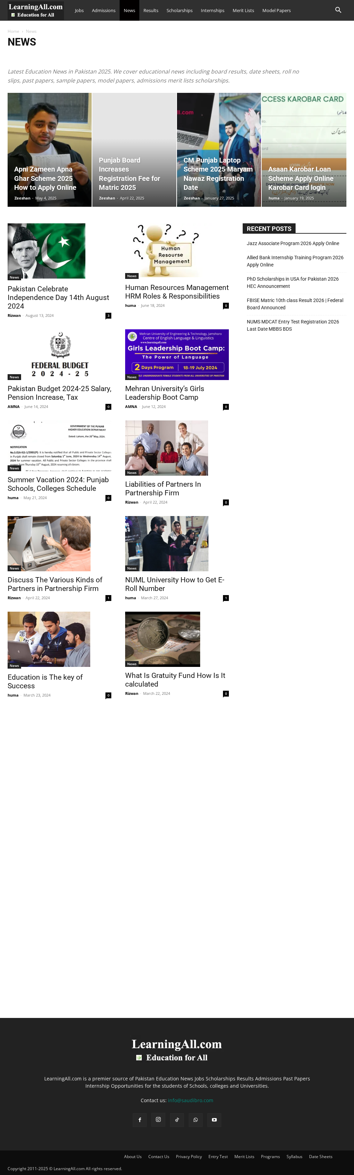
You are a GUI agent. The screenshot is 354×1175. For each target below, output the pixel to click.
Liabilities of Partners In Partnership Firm (163, 488)
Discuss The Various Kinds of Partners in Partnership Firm (55, 584)
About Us (133, 1156)
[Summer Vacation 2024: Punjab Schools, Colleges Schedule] (59, 445)
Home (13, 31)
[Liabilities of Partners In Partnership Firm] (177, 448)
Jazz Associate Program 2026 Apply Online (293, 243)
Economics (237, 56)
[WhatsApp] (196, 1120)
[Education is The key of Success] (59, 640)
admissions (44, 56)
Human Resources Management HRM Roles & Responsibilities (177, 291)
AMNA (14, 406)
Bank (129, 56)
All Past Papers (74, 56)
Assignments (106, 56)
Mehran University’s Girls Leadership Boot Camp (164, 393)
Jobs (79, 10)
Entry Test (218, 1156)
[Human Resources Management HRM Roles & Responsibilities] (177, 251)
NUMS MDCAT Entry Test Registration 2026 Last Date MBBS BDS (293, 325)
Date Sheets (186, 56)
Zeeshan (22, 198)
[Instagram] (158, 1120)
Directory (212, 56)
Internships (212, 10)
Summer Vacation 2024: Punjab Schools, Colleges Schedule (58, 484)
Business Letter (154, 56)
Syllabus (294, 1156)
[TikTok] (177, 1120)
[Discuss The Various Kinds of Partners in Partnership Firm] (59, 543)
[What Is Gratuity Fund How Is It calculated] (177, 639)
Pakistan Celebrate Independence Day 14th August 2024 (58, 297)
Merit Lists (243, 10)
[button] (338, 11)
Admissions (103, 10)
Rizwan (14, 315)
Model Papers (276, 10)
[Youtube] (214, 1120)
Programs (270, 1156)
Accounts (18, 56)
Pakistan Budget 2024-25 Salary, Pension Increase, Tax (59, 393)
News (129, 10)
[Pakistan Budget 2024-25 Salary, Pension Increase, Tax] (59, 354)
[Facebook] (140, 1120)
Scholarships (180, 10)
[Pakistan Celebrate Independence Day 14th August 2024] (59, 251)
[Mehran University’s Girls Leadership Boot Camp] (177, 354)
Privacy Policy (189, 1156)
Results (150, 10)
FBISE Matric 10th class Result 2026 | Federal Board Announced (295, 304)
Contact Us (158, 1156)
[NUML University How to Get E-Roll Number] (177, 543)
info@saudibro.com (190, 1100)
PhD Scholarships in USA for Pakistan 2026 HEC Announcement (293, 282)
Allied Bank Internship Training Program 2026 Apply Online (295, 261)
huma (274, 198)
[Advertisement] (294, 410)
